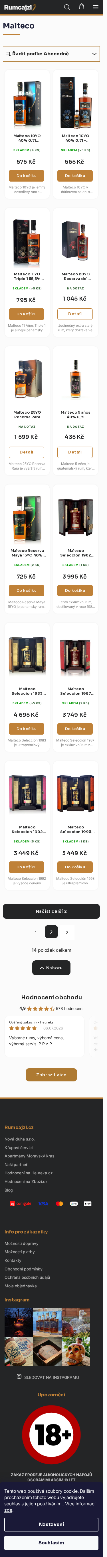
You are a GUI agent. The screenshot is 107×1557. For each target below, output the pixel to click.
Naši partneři (16, 1164)
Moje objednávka (21, 1285)
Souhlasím (51, 1543)
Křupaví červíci (19, 1147)
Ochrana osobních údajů (27, 1277)
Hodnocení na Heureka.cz (29, 1172)
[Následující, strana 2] (51, 931)
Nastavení (51, 1524)
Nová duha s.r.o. (20, 1138)
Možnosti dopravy (22, 1243)
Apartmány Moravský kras (29, 1155)
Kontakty (13, 1260)
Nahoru (54, 967)
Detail (75, 314)
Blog (9, 1190)
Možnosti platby (20, 1251)
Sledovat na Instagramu (51, 1377)
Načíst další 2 (51, 911)
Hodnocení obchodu (51, 997)
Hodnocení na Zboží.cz (26, 1181)
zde (8, 1510)
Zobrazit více (51, 1074)
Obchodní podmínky (24, 1268)
